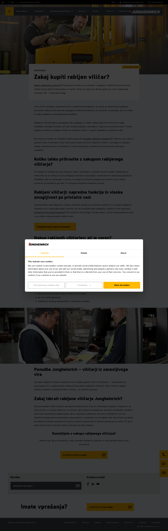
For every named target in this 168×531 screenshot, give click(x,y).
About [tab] (123, 253)
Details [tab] (84, 253)
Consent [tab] (45, 253)
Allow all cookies (122, 285)
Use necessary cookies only (46, 285)
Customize (82, 285)
